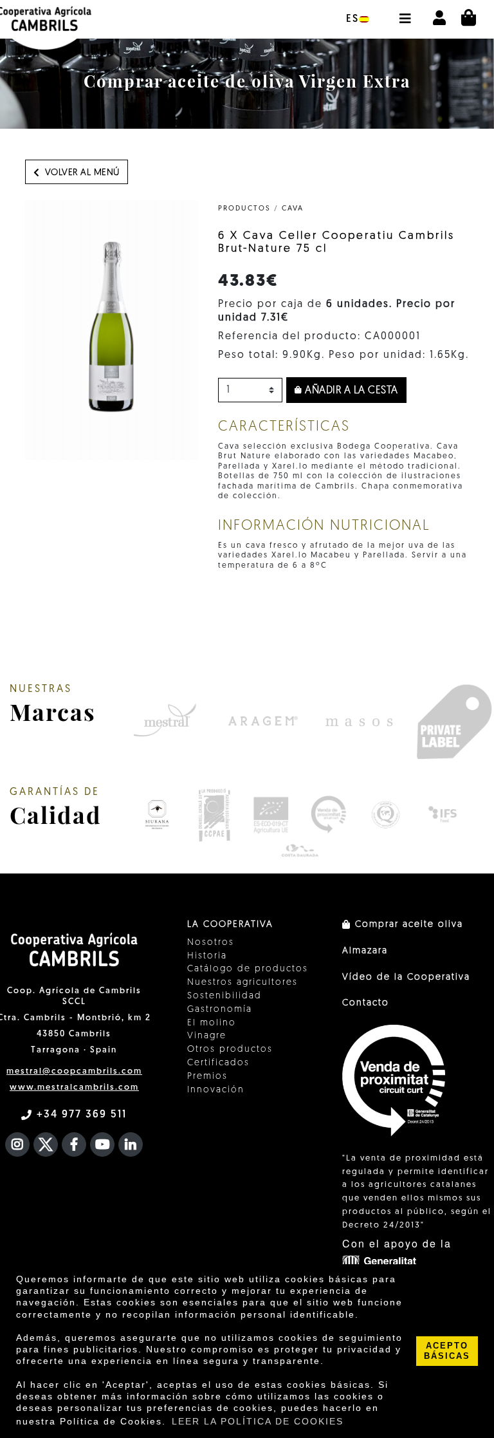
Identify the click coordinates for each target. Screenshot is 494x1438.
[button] (404, 12)
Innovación (215, 1090)
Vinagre (206, 1036)
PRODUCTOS (244, 208)
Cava (293, 208)
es (352, 19)
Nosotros (210, 943)
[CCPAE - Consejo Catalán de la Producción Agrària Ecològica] (214, 815)
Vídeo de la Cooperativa (406, 977)
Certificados (218, 1063)
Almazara (365, 951)
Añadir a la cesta (350, 391)
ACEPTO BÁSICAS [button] (447, 1351)
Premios (207, 1076)
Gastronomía (219, 1009)
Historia (207, 956)
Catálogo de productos (247, 969)
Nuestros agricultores (242, 982)
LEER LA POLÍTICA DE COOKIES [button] (257, 1421)
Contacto (365, 1003)
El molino (211, 1023)
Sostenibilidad (224, 996)
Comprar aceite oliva (407, 924)
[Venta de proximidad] (328, 815)
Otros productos (230, 1049)
